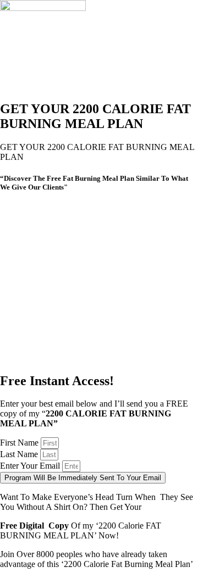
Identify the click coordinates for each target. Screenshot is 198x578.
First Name (20, 442)
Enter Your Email (31, 465)
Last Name (20, 454)
